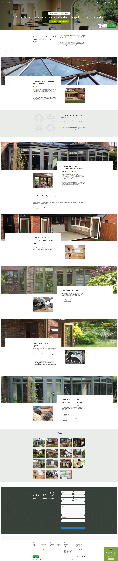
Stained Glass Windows (44, 546)
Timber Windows (35, 546)
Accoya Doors (58, 545)
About (8, 538)
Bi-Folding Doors (52, 547)
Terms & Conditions (76, 559)
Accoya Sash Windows (43, 544)
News (58, 538)
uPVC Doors (51, 545)
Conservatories (66, 544)
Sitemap (84, 559)
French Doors (58, 544)
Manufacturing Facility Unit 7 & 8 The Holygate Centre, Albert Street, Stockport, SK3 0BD (80, 551)
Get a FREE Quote (53, 21)
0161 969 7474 (37, 498)
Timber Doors (52, 544)
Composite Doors (52, 546)
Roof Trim (65, 546)
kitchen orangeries (65, 127)
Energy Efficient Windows (43, 548)
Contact (109, 538)
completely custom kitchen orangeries (67, 175)
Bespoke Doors (58, 546)
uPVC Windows (35, 545)
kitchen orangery (63, 35)
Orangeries (65, 545)
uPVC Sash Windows (35, 548)
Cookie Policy (81, 559)
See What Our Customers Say (63, 21)
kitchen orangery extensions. (37, 208)
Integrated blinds (43, 549)
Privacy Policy (71, 559)
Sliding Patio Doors (52, 548)
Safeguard (58, 547)
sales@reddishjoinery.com (70, 415)
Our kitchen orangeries (36, 89)
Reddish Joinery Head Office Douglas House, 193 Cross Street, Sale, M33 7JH (79, 546)
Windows (34, 544)
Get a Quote (109, 2)
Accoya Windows (43, 545)
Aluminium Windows (35, 547)
